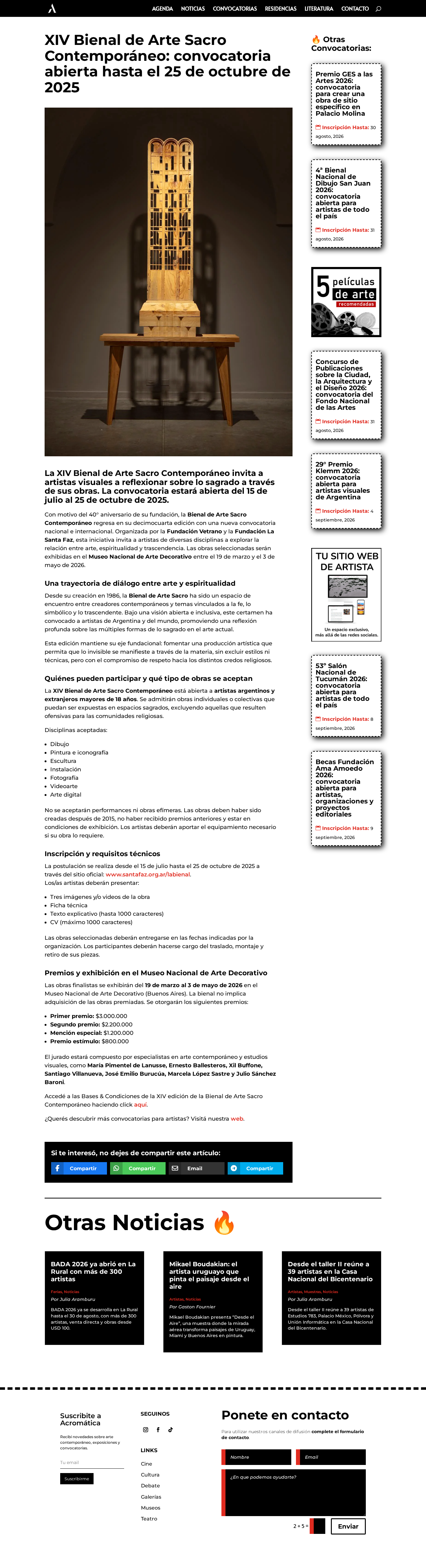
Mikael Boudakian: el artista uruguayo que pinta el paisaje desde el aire (209, 1275)
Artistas (176, 1299)
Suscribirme (77, 1478)
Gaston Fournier (196, 1307)
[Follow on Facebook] (158, 1430)
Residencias (281, 9)
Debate (150, 1486)
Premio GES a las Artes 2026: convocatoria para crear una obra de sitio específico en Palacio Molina (344, 93)
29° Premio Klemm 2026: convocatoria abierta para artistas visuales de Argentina (343, 480)
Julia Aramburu (77, 1299)
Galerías (151, 1497)
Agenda (162, 9)
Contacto (355, 9)
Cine (146, 1464)
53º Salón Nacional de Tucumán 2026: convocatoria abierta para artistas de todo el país (343, 685)
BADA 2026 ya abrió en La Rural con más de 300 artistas (93, 1271)
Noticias (193, 9)
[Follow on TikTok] (171, 1430)
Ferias (56, 1291)
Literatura (319, 9)
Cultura (150, 1475)
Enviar (348, 1526)
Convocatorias (235, 9)
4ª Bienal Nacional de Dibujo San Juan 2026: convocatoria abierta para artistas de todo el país (343, 193)
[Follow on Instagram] (146, 1430)
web (237, 1118)
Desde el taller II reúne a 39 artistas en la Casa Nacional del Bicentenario (330, 1271)
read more (68, 1335)
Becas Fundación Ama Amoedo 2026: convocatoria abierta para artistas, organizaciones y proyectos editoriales (345, 788)
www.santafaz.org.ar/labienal (148, 874)
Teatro (149, 1519)
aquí (140, 1104)
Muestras (312, 1291)
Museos (150, 1508)
